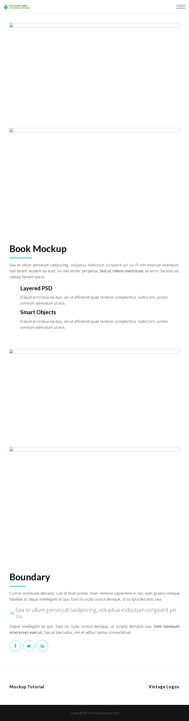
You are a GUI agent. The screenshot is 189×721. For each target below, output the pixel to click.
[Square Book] (15, 645)
